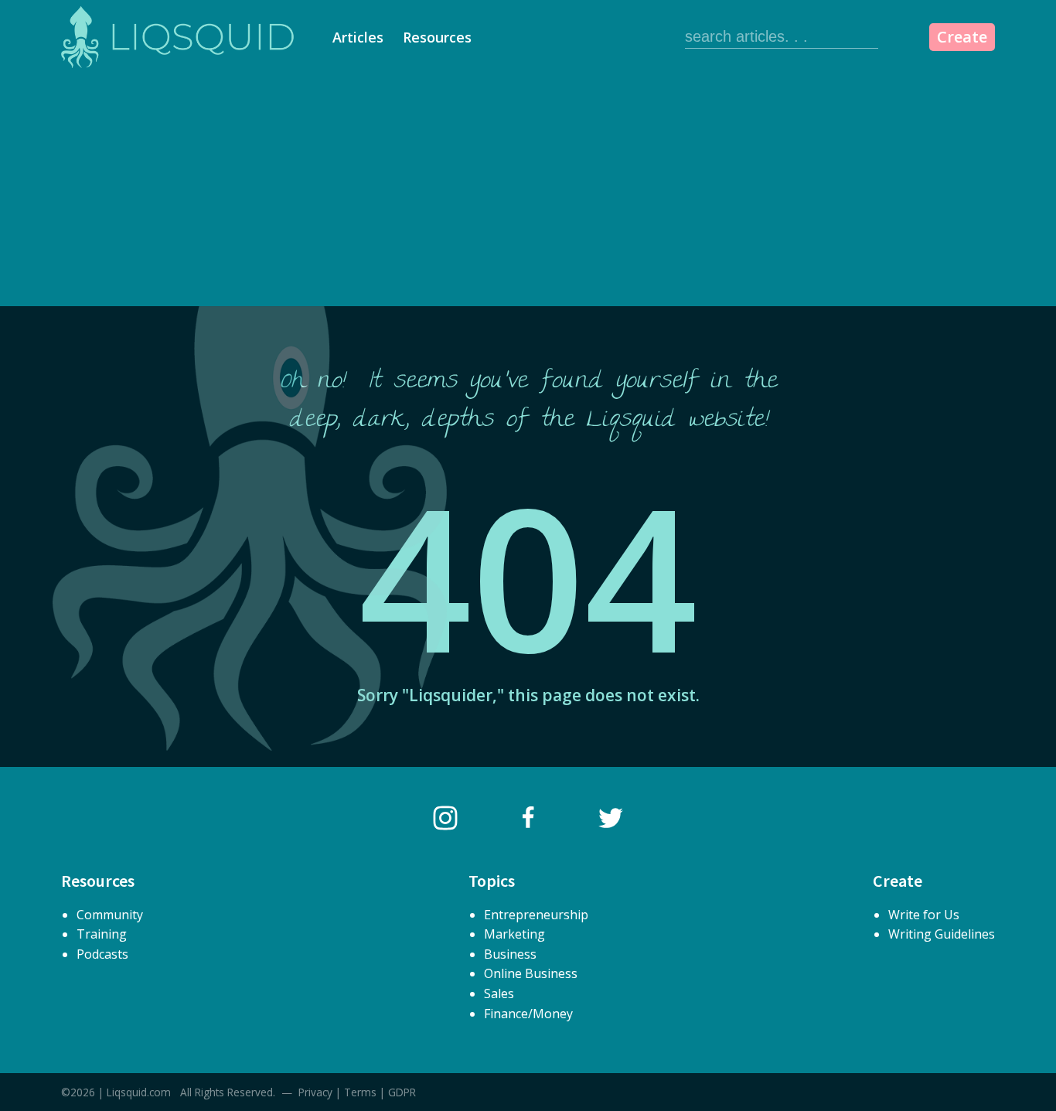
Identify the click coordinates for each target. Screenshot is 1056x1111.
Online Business (530, 973)
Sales (499, 993)
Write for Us (923, 914)
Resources (437, 37)
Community (110, 914)
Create (962, 36)
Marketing (514, 933)
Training (102, 933)
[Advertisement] (528, 190)
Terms (360, 1092)
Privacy (315, 1092)
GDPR (402, 1092)
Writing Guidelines (941, 933)
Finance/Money (528, 1013)
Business (510, 954)
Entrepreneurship (536, 914)
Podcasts (102, 954)
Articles (357, 37)
